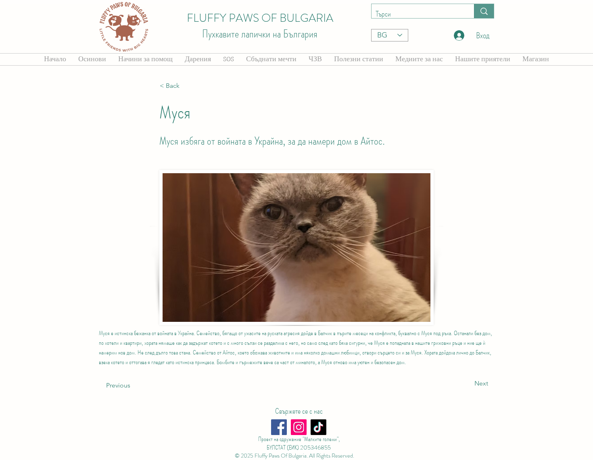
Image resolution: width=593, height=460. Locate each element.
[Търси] (484, 11)
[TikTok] (318, 427)
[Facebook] (279, 427)
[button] (186, 86)
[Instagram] (299, 427)
